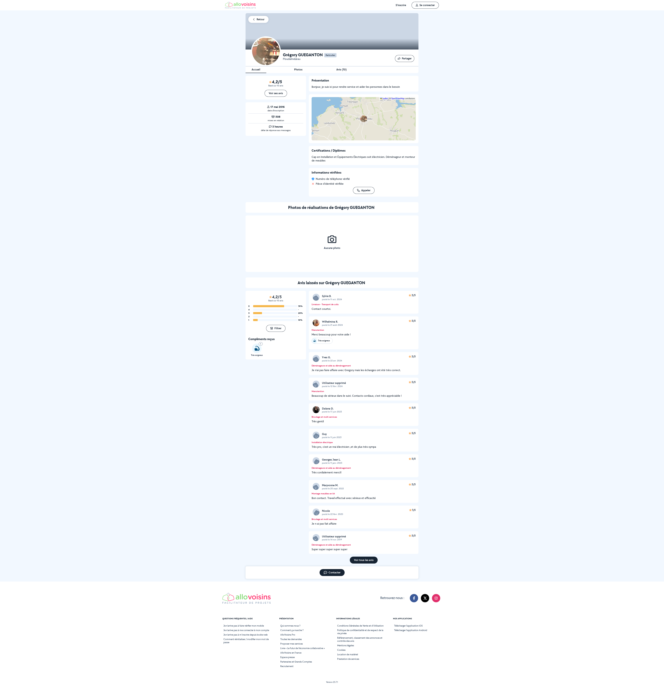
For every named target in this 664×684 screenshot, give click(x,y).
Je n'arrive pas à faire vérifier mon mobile (243, 625)
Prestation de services (348, 658)
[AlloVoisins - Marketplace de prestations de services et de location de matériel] (240, 7)
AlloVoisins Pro (287, 634)
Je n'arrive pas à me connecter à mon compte (246, 630)
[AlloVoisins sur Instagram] (436, 598)
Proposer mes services (291, 643)
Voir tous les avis (364, 560)
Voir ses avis (276, 93)
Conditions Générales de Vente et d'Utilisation (360, 625)
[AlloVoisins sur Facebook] (414, 598)
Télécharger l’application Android (410, 630)
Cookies (341, 649)
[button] (363, 118)
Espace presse (287, 657)
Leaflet (385, 98)
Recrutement (286, 666)
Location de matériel (347, 654)
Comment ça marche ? (291, 630)
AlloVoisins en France (290, 652)
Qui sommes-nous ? (290, 625)
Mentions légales (345, 645)
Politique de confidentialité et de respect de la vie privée (360, 632)
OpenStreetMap (397, 98)
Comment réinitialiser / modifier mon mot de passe (246, 641)
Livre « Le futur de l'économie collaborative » (302, 648)
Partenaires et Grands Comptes (296, 661)
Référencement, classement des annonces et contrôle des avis (359, 639)
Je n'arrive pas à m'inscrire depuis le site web (245, 634)
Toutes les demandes (291, 639)
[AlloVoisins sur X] (425, 598)
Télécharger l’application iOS (408, 625)
